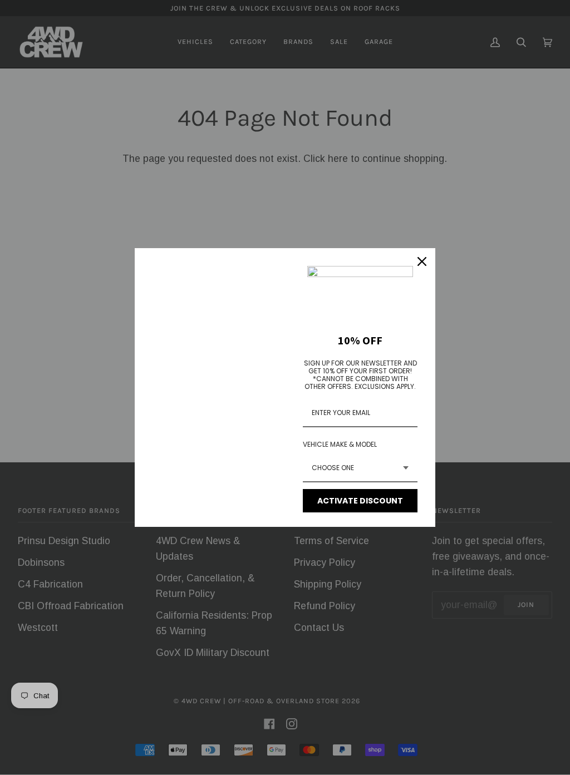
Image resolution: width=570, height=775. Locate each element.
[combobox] (360, 468)
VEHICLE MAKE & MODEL (340, 444)
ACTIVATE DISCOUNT (360, 500)
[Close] (422, 261)
